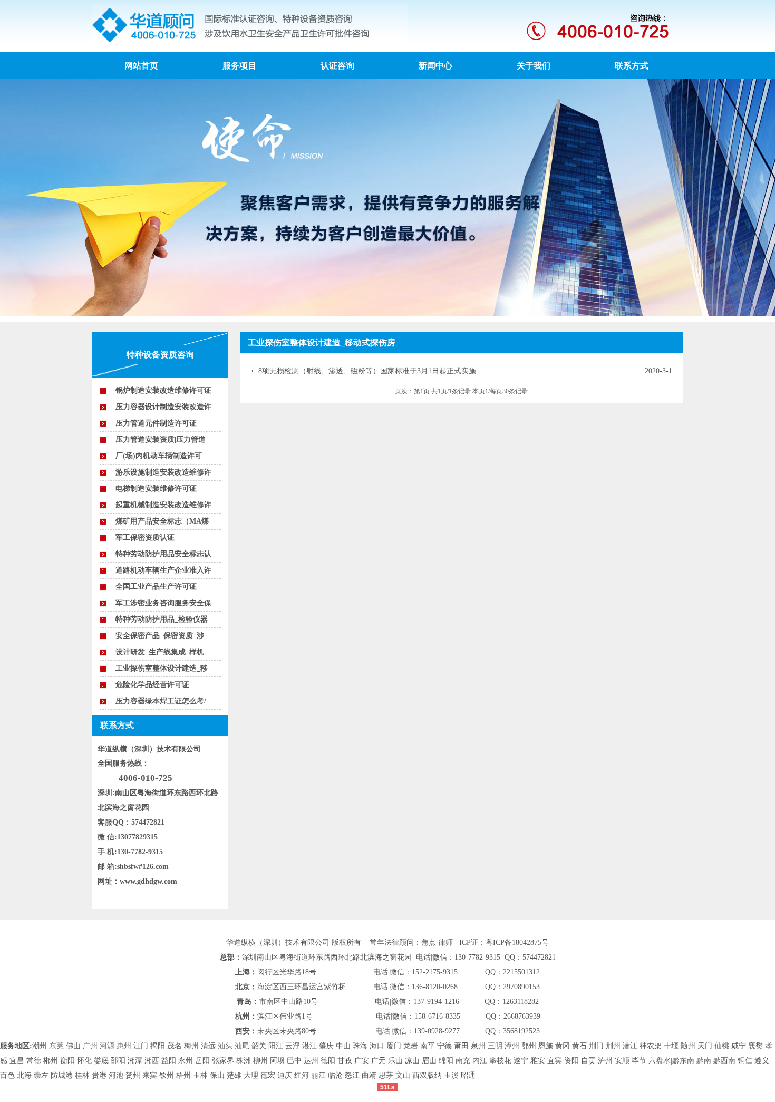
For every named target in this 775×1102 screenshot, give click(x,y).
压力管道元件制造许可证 (156, 423)
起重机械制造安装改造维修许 (163, 505)
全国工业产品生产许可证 (156, 587)
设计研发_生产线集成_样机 (159, 652)
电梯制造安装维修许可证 (156, 488)
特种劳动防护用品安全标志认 (163, 554)
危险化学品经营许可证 (152, 685)
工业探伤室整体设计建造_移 (161, 668)
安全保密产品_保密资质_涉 (159, 636)
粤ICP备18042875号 (517, 942)
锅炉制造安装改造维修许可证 (163, 390)
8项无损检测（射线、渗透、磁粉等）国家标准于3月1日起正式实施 (367, 371)
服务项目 (239, 65)
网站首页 (141, 65)
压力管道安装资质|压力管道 (160, 439)
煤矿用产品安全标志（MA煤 (162, 521)
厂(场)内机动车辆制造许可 (158, 456)
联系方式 (631, 65)
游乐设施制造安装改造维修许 (163, 472)
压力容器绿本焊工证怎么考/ (160, 701)
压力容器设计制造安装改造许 (163, 407)
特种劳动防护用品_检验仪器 (161, 619)
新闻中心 (435, 65)
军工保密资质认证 (145, 538)
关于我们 (533, 65)
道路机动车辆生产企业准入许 (163, 570)
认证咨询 (337, 65)
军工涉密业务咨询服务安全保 (163, 603)
